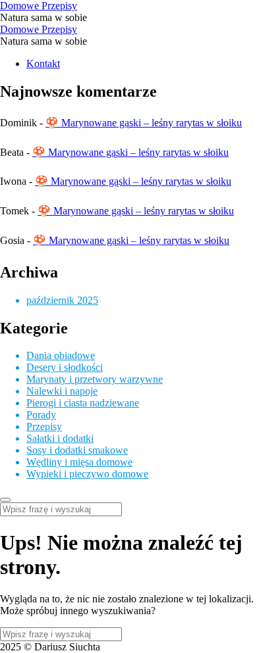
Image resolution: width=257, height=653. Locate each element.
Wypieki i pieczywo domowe (87, 473)
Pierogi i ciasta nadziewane (82, 402)
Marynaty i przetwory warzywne (94, 379)
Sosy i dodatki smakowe (77, 450)
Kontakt (43, 63)
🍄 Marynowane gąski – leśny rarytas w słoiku (143, 122)
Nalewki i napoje (62, 391)
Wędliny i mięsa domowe (79, 462)
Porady (41, 414)
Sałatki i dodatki (60, 438)
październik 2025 (62, 300)
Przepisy (44, 426)
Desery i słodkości (64, 367)
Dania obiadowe (60, 355)
